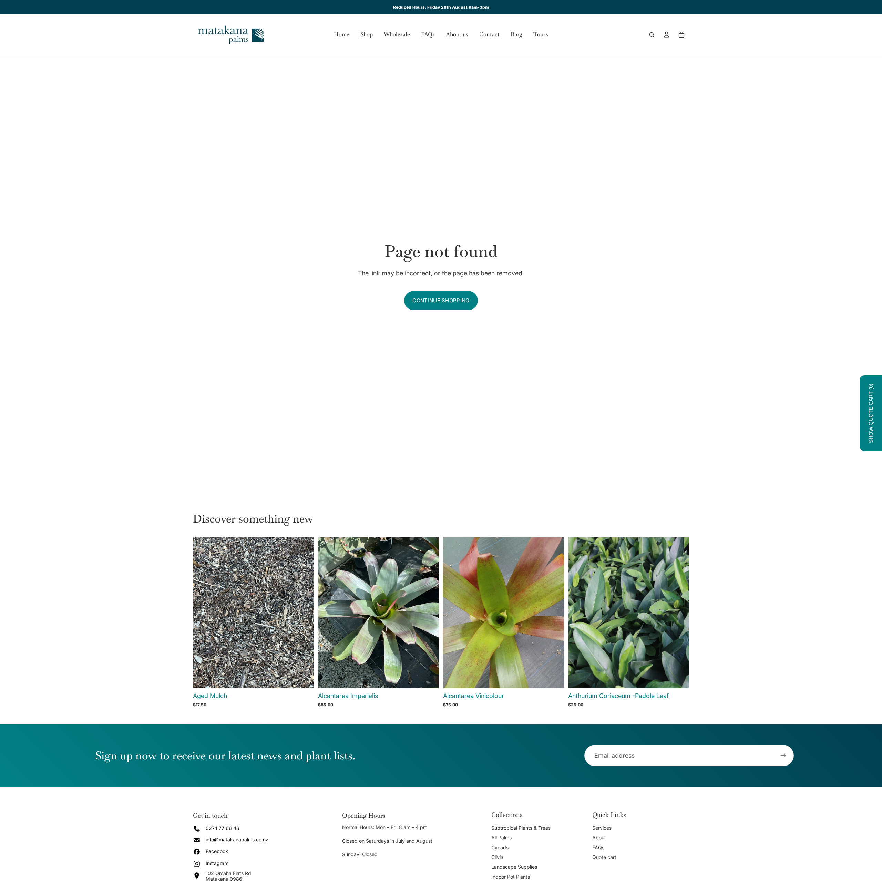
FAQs (598, 847)
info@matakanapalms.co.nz (237, 839)
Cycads (500, 847)
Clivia (497, 857)
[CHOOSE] (303, 678)
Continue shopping (440, 300)
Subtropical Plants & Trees (521, 828)
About (599, 837)
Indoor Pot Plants (510, 877)
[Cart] (681, 34)
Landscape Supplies (514, 867)
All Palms (501, 837)
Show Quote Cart (871, 413)
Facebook (217, 851)
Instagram (217, 863)
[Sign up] (783, 755)
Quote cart (604, 857)
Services (602, 828)
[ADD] (428, 678)
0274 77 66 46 (222, 828)
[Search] (651, 34)
